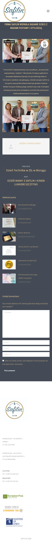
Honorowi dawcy (24, 219)
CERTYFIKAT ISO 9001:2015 (27, 261)
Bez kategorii (9, 42)
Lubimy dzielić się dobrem (28, 247)
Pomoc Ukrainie (24, 233)
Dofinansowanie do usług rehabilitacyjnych (27, 276)
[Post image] (9, 209)
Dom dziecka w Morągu (27, 205)
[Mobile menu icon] (48, 11)
